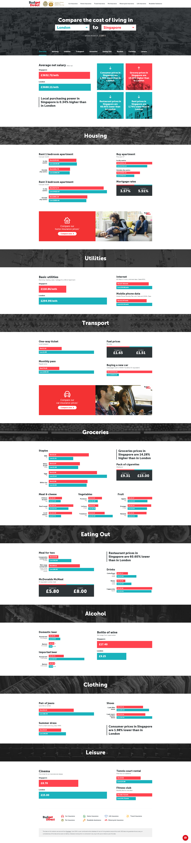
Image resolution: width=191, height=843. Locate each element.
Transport (80, 52)
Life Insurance (141, 3)
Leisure (144, 52)
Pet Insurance (112, 3)
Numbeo (68, 831)
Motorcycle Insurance (127, 3)
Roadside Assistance (155, 3)
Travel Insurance (99, 3)
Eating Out (107, 52)
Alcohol (120, 52)
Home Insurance (85, 3)
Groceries (93, 52)
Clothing (132, 52)
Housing (55, 52)
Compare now (66, 234)
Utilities (67, 52)
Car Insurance (73, 3)
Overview (42, 52)
